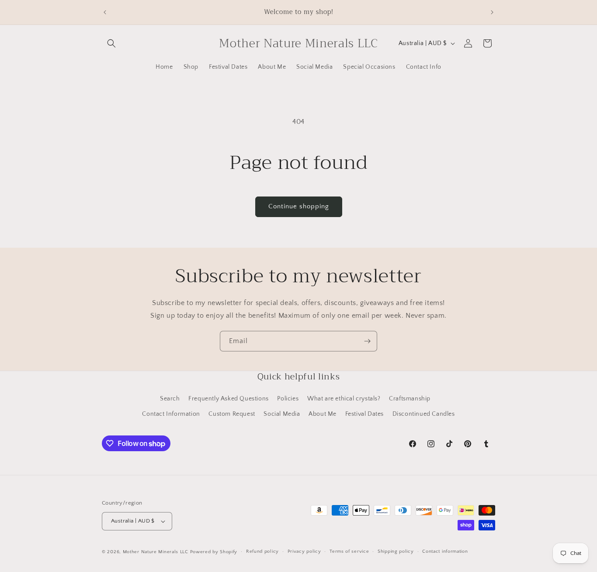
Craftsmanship (409, 398)
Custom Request (231, 413)
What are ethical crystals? (344, 398)
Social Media (282, 413)
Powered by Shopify (214, 551)
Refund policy (262, 551)
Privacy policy (304, 551)
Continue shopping (298, 206)
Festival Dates (364, 413)
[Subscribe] (367, 341)
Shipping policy (396, 551)
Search (170, 398)
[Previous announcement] (105, 12)
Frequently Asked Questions (228, 398)
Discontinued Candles (423, 413)
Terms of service (349, 551)
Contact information (445, 551)
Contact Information (171, 413)
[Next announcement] (492, 12)
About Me (323, 413)
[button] (111, 43)
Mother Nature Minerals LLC (155, 551)
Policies (287, 398)
